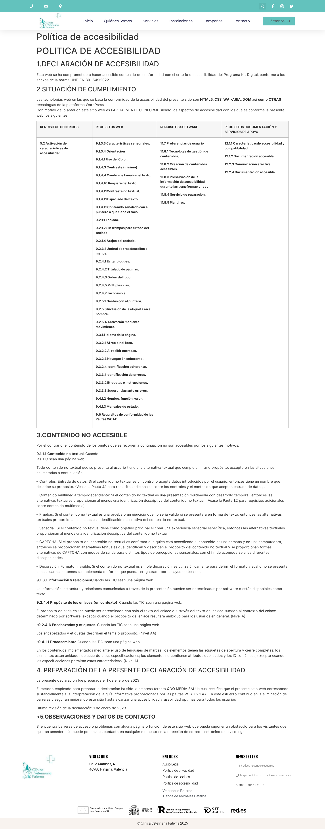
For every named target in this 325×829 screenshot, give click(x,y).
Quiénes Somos (118, 21)
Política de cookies (176, 777)
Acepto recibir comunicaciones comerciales (265, 775)
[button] (262, 6)
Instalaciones (181, 21)
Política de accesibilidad (180, 783)
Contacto (241, 21)
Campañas (213, 21)
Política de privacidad (178, 770)
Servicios (150, 21)
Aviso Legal (170, 764)
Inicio (88, 21)
